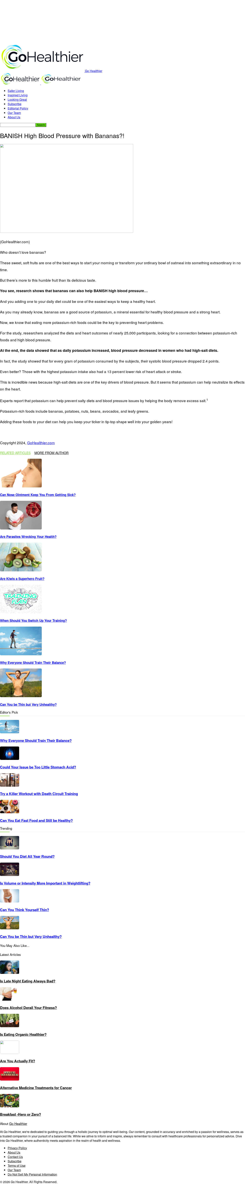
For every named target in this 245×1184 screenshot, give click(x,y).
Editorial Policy (18, 108)
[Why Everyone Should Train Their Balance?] (21, 654)
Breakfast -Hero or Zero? (20, 1114)
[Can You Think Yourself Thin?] (9, 901)
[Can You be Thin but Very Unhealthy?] (21, 696)
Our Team (14, 113)
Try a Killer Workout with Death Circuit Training (39, 793)
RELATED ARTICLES (15, 452)
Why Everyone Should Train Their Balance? (33, 662)
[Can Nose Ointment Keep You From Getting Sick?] (21, 486)
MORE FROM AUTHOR (51, 452)
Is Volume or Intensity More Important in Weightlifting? (45, 883)
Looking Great (17, 99)
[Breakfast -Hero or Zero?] (9, 1106)
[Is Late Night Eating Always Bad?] (9, 972)
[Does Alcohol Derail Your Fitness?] (9, 999)
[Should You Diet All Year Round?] (9, 848)
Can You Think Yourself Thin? (24, 909)
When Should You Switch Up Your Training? (33, 620)
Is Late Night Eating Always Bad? (27, 981)
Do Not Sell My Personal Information (32, 1174)
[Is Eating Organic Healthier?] (9, 1026)
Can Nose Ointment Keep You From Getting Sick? (38, 494)
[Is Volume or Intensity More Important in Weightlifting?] (9, 875)
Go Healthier (18, 1123)
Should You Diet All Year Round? (27, 856)
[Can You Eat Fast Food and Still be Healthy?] (9, 812)
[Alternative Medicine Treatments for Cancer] (9, 1079)
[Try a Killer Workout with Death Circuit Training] (9, 785)
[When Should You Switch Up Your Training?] (21, 612)
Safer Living (16, 91)
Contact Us (15, 1157)
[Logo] (20, 83)
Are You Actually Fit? (17, 1061)
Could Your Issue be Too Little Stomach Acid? (38, 767)
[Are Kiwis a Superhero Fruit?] (21, 570)
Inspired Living (18, 95)
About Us (14, 117)
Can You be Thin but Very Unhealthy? (28, 704)
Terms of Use (16, 1165)
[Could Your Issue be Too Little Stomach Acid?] (9, 758)
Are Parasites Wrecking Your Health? (28, 536)
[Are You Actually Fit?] (9, 1053)
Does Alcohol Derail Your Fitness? (28, 1007)
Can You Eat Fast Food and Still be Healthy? (36, 820)
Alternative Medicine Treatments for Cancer (36, 1087)
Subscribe (14, 104)
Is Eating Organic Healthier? (23, 1034)
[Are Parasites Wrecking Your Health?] (21, 528)
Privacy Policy (17, 1148)
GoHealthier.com (41, 442)
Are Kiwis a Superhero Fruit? (22, 578)
